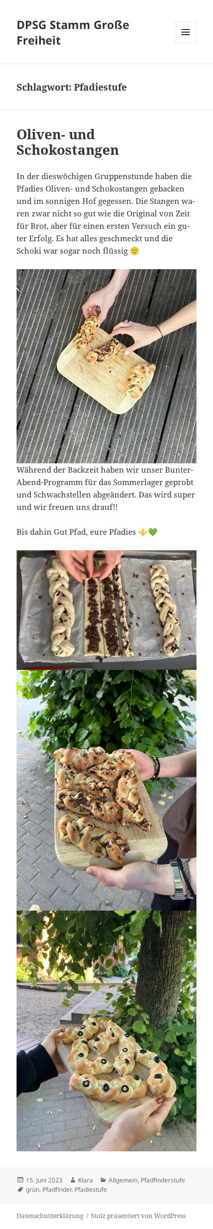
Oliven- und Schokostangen (68, 142)
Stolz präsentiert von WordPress (138, 1215)
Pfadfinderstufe (163, 1180)
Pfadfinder (56, 1189)
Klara (85, 1180)
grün (32, 1189)
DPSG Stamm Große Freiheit (73, 32)
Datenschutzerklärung (50, 1215)
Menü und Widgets (185, 42)
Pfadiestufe (90, 1189)
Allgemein (123, 1180)
